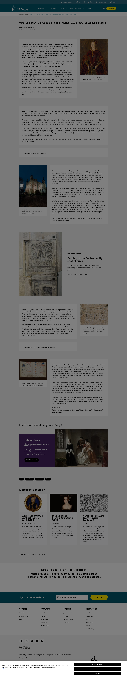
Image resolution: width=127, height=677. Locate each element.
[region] (63, 669)
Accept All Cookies (97, 664)
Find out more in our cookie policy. (13, 669)
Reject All (97, 673)
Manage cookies (97, 669)
